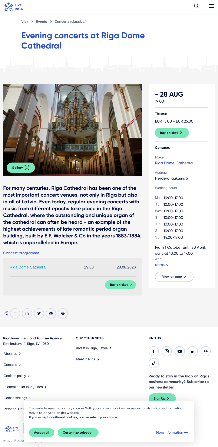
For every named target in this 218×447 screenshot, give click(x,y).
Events (41, 21)
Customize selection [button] (78, 432)
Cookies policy (15, 376)
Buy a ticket (119, 285)
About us (10, 354)
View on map (172, 276)
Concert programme (21, 253)
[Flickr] (206, 351)
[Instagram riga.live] (167, 351)
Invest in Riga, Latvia (92, 348)
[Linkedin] (193, 351)
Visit (24, 21)
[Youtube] (180, 351)
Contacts (10, 365)
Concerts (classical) (70, 21)
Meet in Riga (85, 359)
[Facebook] (154, 351)
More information (169, 432)
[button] (196, 7)
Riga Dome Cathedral (28, 267)
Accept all (41, 432)
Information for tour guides (23, 387)
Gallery (17, 168)
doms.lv (161, 264)
